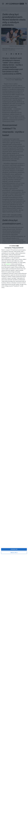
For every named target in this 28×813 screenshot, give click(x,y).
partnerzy (8, 264)
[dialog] (14, 528)
